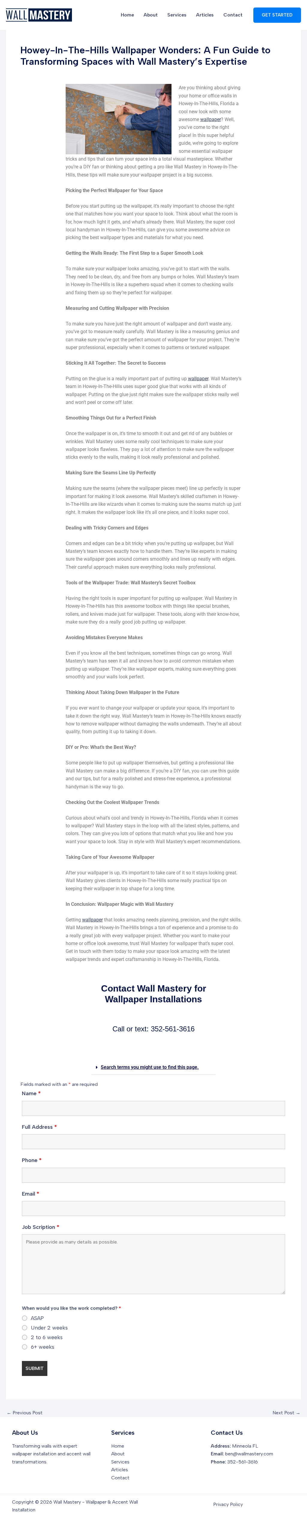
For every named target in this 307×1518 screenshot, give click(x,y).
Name (31, 1093)
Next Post (286, 1412)
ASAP (37, 1318)
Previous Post (25, 1412)
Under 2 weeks (49, 1328)
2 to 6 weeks (47, 1337)
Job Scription (40, 1227)
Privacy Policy (228, 1504)
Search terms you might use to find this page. (150, 1067)
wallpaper (210, 119)
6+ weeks (42, 1347)
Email (30, 1193)
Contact (233, 15)
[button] (277, 15)
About (151, 15)
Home (127, 15)
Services (176, 15)
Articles (205, 15)
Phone (32, 1160)
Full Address (39, 1127)
